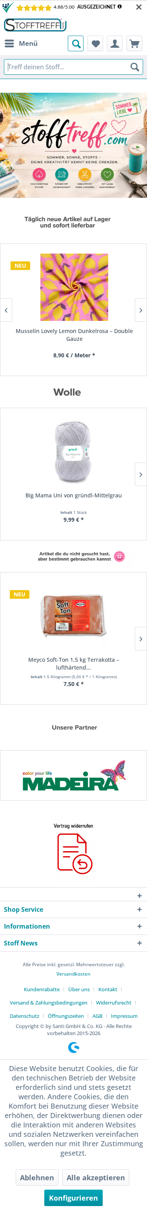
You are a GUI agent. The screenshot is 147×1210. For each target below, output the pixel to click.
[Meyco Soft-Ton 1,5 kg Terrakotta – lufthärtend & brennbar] (73, 616)
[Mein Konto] (115, 43)
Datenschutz (24, 1015)
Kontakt (107, 989)
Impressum (124, 1015)
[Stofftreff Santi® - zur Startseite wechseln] (35, 25)
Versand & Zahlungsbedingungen (48, 1002)
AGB (97, 1015)
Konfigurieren (73, 1198)
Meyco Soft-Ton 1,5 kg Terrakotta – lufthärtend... (73, 663)
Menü (28, 43)
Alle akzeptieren (96, 1177)
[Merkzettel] (95, 43)
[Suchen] (135, 67)
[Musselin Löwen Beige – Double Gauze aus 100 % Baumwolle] (78, 287)
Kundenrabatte (42, 989)
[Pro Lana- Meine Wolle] (77, 775)
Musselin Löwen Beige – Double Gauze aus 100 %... (78, 334)
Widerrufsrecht (113, 1002)
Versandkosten (73, 974)
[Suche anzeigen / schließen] (75, 43)
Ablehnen (37, 1177)
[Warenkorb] (134, 43)
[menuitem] (21, 43)
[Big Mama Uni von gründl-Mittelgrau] (73, 451)
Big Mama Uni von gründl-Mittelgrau (73, 495)
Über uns (79, 989)
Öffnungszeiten (66, 1015)
